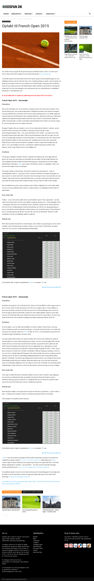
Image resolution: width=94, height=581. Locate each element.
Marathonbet (37, 546)
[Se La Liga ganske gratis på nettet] (31, 502)
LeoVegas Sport (38, 544)
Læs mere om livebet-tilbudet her (30, 460)
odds (7, 539)
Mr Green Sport (38, 548)
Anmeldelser (16, 14)
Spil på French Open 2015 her (51, 287)
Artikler (39, 14)
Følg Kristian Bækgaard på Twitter (19, 477)
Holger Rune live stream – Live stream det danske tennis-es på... (70, 56)
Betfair (20, 164)
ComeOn (36, 542)
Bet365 (35, 537)
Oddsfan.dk (50, 14)
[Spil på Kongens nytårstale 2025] (11, 502)
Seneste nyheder (12, 19)
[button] (90, 14)
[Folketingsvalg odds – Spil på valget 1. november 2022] (52, 502)
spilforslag (21, 540)
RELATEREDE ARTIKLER (12, 492)
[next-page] (6, 515)
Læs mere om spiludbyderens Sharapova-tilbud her (34, 467)
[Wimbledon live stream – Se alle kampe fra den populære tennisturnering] (70, 30)
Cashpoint (36, 540)
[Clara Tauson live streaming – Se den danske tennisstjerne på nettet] (85, 48)
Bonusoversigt (37, 552)
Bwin (34, 539)
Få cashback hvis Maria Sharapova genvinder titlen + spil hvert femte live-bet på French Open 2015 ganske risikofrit (31, 483)
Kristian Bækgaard (45, 74)
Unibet (31, 282)
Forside (6, 14)
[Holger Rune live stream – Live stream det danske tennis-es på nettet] (70, 48)
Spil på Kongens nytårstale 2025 (11, 510)
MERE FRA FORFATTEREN (32, 492)
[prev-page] (3, 515)
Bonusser (28, 14)
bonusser (13, 540)
